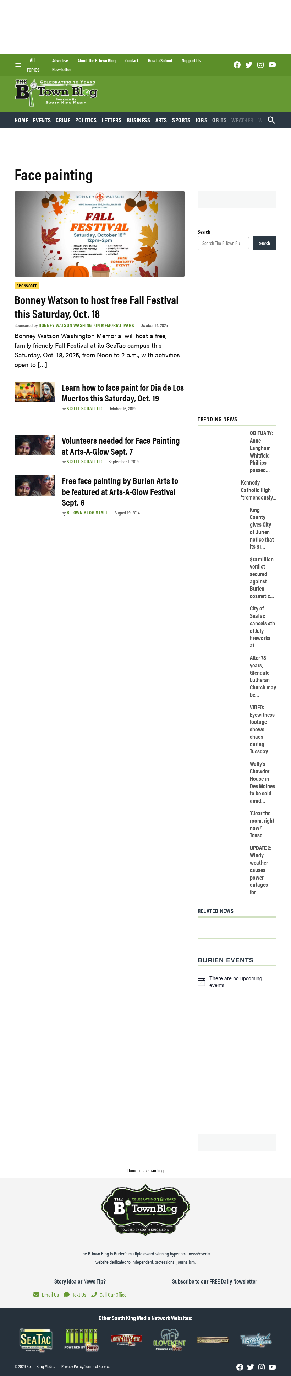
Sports (181, 120)
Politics (86, 120)
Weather (242, 120)
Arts (161, 120)
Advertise (60, 60)
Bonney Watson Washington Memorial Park (86, 325)
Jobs (202, 120)
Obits (219, 120)
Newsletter (61, 69)
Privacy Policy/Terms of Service (85, 1366)
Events (42, 120)
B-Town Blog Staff (87, 512)
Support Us (191, 60)
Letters (111, 120)
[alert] (237, 982)
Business (138, 120)
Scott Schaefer (84, 408)
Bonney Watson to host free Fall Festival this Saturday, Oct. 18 (97, 306)
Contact (131, 60)
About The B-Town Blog (97, 60)
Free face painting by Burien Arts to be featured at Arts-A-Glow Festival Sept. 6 (120, 491)
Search (204, 231)
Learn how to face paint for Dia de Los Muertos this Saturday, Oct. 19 (123, 392)
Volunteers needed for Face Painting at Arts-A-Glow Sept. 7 (121, 445)
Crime (63, 120)
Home (21, 120)
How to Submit (160, 60)
